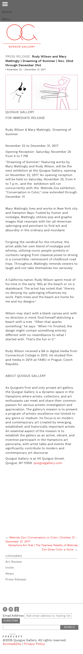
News (9, 574)
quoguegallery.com (48, 463)
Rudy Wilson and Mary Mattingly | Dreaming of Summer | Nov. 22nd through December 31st (39, 61)
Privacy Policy (34, 644)
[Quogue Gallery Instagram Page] (10, 609)
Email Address (14, 616)
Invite (9, 568)
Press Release (15, 580)
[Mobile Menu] (5, 4)
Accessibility (12, 644)
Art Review (13, 562)
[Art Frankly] (16, 609)
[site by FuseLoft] (12, 635)
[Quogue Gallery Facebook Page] (5, 609)
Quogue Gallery (22, 36)
